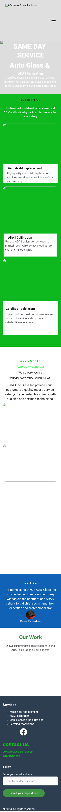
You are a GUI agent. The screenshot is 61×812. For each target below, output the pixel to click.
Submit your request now (24, 793)
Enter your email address (17, 774)
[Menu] (54, 20)
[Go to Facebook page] (23, 732)
